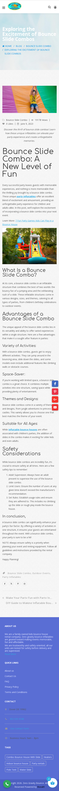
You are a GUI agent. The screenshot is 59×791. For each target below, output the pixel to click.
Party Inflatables (11, 576)
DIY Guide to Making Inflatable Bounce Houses (29, 603)
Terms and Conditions (16, 692)
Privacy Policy (12, 686)
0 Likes (9, 123)
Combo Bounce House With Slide (23, 757)
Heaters (48, 757)
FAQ (7, 681)
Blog (19, 46)
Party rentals (38, 763)
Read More (10, 654)
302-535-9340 (17, 718)
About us (9, 670)
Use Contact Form (19, 728)
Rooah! (41, 786)
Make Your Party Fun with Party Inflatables (29, 598)
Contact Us (10, 676)
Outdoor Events (41, 573)
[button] (7, 784)
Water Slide (25, 769)
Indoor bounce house (17, 763)
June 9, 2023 (27, 123)
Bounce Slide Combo (38, 46)
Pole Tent (11, 769)
